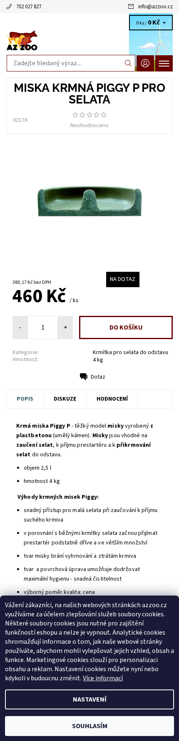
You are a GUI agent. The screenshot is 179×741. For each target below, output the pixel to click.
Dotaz (98, 377)
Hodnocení (112, 399)
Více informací (103, 678)
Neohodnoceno (89, 125)
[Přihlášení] (145, 63)
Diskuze (65, 399)
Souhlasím (89, 726)
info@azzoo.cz (155, 6)
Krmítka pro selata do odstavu (130, 352)
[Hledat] (128, 63)
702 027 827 (28, 6)
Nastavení (90, 699)
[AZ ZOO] (89, 41)
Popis (25, 399)
